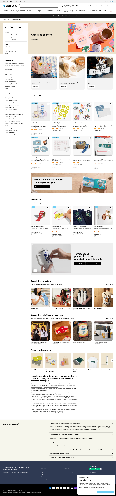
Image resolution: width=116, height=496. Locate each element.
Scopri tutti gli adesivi (10, 39)
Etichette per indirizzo (10, 81)
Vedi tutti (108, 203)
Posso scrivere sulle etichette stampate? (59, 453)
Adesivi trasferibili (9, 102)
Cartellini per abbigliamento (12, 105)
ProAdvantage (19, 1)
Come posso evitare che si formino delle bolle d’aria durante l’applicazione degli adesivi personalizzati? (75, 449)
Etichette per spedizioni (11, 51)
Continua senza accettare (84, 477)
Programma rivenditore (45, 475)
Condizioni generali (26, 487)
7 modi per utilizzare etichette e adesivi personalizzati (59, 409)
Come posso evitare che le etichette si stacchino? (62, 445)
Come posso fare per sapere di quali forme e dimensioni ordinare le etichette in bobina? (71, 438)
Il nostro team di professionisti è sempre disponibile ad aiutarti (47, 412)
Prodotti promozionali (106, 369)
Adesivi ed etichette (16, 19)
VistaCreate (5, 1)
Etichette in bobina (9, 46)
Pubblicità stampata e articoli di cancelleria (50, 370)
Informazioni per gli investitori (71, 472)
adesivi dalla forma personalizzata (39, 396)
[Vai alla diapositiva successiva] (112, 215)
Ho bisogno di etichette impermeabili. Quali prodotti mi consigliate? (66, 442)
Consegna (42, 472)
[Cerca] (56, 6)
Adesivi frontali (8, 112)
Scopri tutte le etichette (11, 56)
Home (10, 487)
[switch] (110, 1)
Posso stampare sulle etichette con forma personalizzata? (64, 434)
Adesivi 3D (7, 125)
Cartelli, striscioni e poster (78, 370)
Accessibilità (42, 477)
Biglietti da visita (35, 369)
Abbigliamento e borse (92, 369)
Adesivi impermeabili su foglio (12, 134)
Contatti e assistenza (44, 470)
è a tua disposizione (13, 472)
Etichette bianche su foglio (11, 130)
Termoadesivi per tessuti (93, 263)
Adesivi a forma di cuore (11, 118)
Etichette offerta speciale (11, 100)
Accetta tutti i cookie (105, 492)
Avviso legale (33, 487)
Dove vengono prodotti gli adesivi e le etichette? (61, 457)
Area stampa (67, 474)
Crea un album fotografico (42, 186)
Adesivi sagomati (9, 90)
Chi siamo (66, 468)
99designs (12, 1)
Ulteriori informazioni (72, 15)
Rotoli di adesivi (9, 79)
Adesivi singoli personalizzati (12, 34)
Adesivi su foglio (9, 37)
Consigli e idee (43, 474)
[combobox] (37, 6)
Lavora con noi (67, 470)
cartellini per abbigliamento (51, 387)
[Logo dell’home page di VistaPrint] (10, 6)
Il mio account (43, 468)
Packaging (61, 369)
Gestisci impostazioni (87, 492)
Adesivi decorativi (9, 107)
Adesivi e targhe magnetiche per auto (14, 63)
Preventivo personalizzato (29, 1)
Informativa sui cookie (84, 488)
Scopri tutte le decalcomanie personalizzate (12, 68)
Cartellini (7, 88)
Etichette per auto (9, 93)
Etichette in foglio (9, 49)
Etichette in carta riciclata (11, 116)
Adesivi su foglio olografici (11, 128)
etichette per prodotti (36, 387)
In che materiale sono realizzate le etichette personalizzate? (64, 423)
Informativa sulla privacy (17, 487)
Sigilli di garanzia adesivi (11, 109)
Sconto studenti (43, 479)
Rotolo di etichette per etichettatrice (14, 114)
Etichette (7, 53)
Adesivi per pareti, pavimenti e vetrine (14, 65)
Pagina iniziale (6, 19)
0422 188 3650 (6, 487)
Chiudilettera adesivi (10, 86)
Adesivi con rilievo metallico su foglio (14, 123)
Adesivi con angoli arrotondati (12, 121)
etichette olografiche (36, 394)
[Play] (35, 270)
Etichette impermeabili (10, 132)
